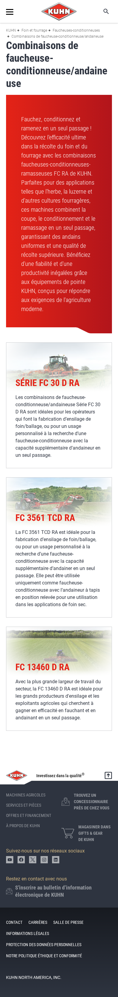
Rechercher (102, 11)
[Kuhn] (59, 11)
